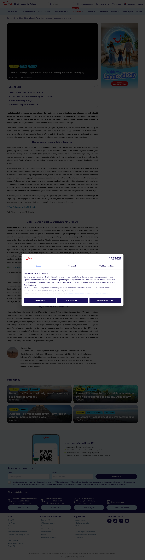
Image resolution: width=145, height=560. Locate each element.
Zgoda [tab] (38, 266)
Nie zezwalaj (40, 300)
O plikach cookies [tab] (106, 266)
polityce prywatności (101, 293)
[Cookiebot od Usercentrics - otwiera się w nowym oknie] (111, 258)
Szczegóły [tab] (72, 266)
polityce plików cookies (78, 293)
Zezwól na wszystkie (105, 300)
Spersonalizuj (71, 300)
